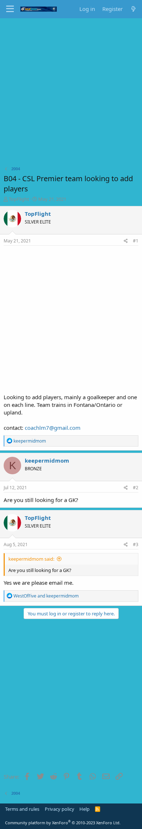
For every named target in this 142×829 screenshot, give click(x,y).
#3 (135, 544)
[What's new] (133, 9)
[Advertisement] (71, 93)
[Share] (125, 241)
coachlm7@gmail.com (52, 427)
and (46, 596)
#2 (135, 487)
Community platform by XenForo (63, 822)
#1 (135, 241)
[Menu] (10, 9)
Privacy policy (59, 809)
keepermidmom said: (31, 559)
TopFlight (19, 199)
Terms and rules (22, 809)
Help (84, 809)
